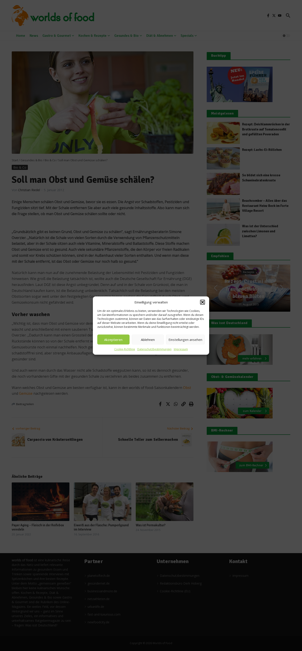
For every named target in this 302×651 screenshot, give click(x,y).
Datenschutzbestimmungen (154, 349)
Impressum (181, 349)
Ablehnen (148, 339)
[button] (202, 302)
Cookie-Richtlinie (124, 349)
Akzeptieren (113, 339)
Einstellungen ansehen (185, 339)
